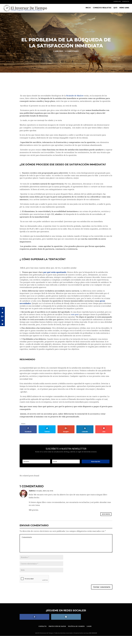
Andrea (32, 491)
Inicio (88, 8)
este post (75, 314)
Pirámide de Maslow (75, 95)
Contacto (125, 1)
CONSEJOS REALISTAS (102, 8)
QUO (115, 8)
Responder (106, 514)
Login (89, 626)
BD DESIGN (93, 633)
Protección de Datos (57, 626)
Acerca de (117, 1)
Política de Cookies (76, 626)
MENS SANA (124, 8)
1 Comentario (72, 51)
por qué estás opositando (54, 272)
